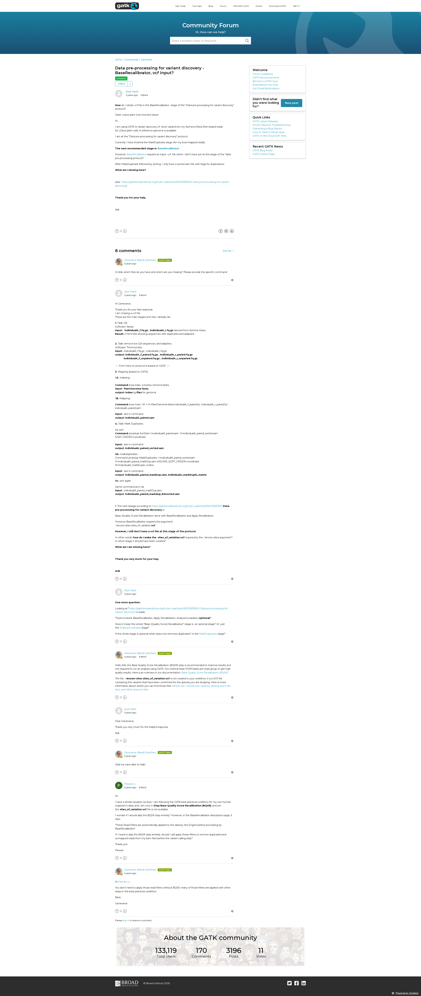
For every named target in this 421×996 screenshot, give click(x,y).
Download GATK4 (277, 6)
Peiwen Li (130, 783)
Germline (146, 59)
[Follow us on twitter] (289, 983)
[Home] (127, 5)
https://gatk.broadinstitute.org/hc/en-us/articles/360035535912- (187, 506)
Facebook (220, 233)
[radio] (117, 231)
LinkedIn (231, 233)
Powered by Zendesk (407, 993)
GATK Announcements (266, 77)
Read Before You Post (265, 84)
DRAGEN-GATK (241, 6)
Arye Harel (132, 91)
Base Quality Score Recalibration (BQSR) (204, 672)
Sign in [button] (296, 6)
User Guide (180, 6)
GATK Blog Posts (262, 150)
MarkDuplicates (208, 633)
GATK (118, 59)
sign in (126, 920)
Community (131, 59)
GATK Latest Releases (265, 121)
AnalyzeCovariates (130, 627)
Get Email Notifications (266, 88)
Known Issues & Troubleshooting (271, 124)
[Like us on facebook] (296, 983)
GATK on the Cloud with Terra (269, 135)
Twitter (226, 233)
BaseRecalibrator (168, 148)
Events (259, 6)
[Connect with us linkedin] (303, 983)
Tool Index (197, 6)
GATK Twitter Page (264, 154)
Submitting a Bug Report (267, 128)
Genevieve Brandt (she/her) (140, 260)
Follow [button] (121, 83)
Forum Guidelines (263, 74)
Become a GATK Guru (265, 81)
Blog (211, 6)
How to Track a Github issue (269, 132)
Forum (223, 6)
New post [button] (291, 103)
